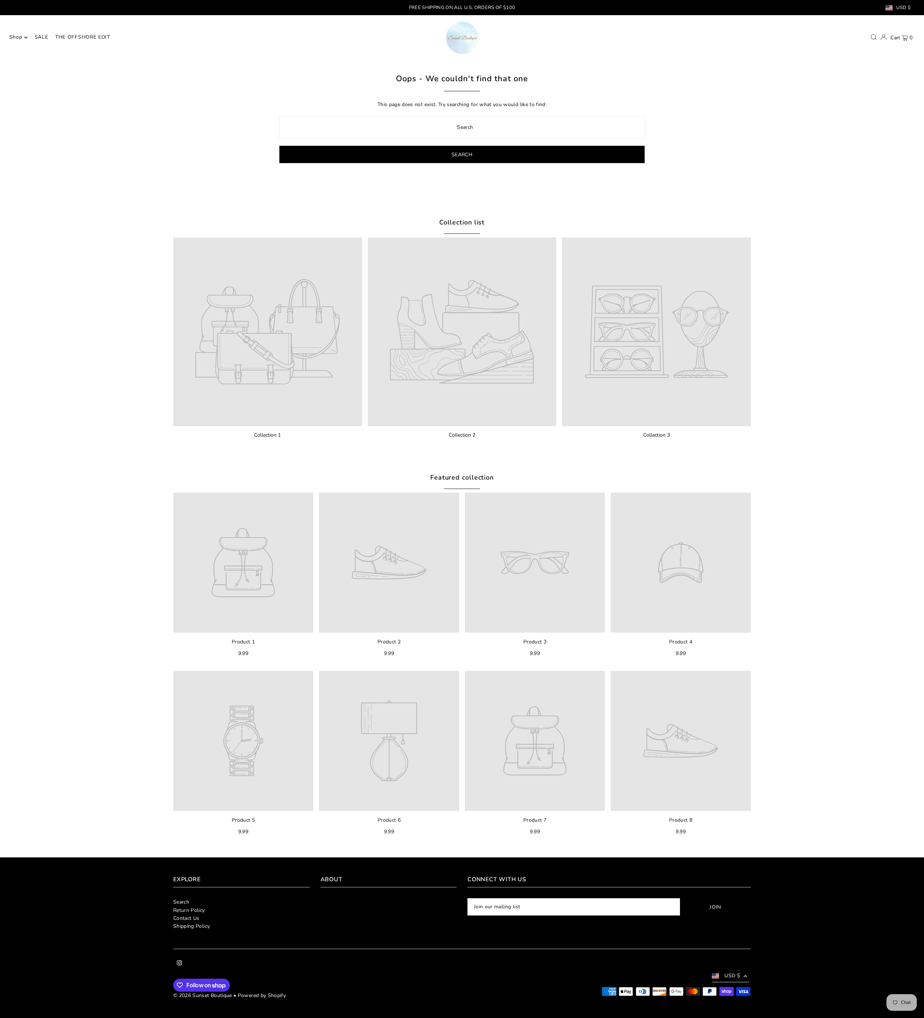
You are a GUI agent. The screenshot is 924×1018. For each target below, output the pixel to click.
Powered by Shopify (262, 995)
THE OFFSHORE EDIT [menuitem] (82, 37)
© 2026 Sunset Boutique (202, 995)
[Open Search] (874, 37)
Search (181, 902)
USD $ (903, 7)
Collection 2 (462, 435)
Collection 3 (656, 435)
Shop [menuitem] (15, 37)
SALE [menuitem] (41, 37)
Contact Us (186, 918)
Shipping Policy (191, 926)
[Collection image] (267, 331)
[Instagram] (179, 964)
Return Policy (189, 910)
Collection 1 (267, 435)
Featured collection (462, 477)
